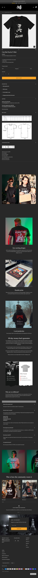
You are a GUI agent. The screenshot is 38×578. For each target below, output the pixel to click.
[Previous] (2, 49)
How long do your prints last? (8, 427)
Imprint (3, 551)
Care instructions (6, 142)
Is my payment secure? (7, 442)
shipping (3, 98)
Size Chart (4, 112)
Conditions (4, 553)
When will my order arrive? (8, 404)
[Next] (35, 49)
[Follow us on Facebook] (15, 540)
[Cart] (35, 7)
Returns (27, 539)
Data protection (4, 557)
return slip (9, 413)
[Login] (33, 7)
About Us (27, 541)
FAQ (26, 545)
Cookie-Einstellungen (5, 571)
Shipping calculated (9, 55)
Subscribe (19, 528)
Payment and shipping (6, 559)
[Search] (4, 7)
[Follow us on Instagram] (18, 540)
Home (3, 12)
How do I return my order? (7, 410)
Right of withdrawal (5, 555)
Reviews (27, 543)
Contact (27, 547)
